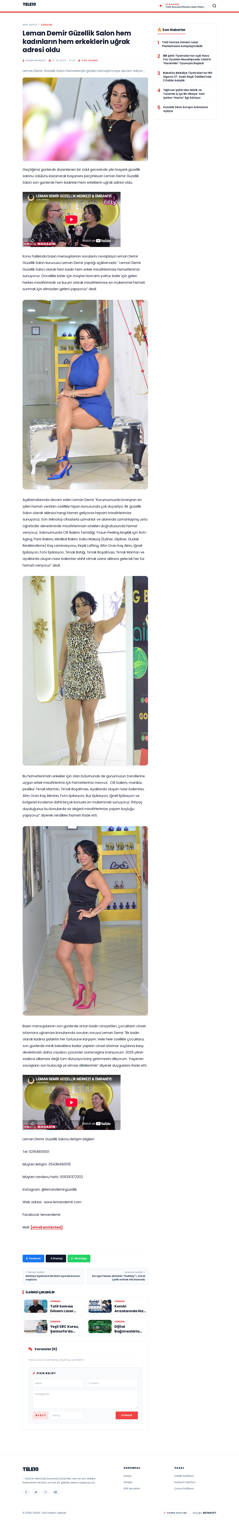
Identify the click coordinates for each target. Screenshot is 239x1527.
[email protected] (47, 1227)
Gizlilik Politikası (184, 1476)
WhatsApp (81, 1258)
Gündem (46, 24)
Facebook (35, 1258)
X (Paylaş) (57, 1258)
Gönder (126, 1415)
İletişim (128, 1482)
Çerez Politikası (184, 1488)
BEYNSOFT (209, 1513)
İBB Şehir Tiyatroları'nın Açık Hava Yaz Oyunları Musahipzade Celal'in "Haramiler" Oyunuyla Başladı (187, 59)
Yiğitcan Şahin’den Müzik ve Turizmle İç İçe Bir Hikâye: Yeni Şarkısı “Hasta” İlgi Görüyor (184, 94)
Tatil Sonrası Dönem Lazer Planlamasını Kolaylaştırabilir (182, 44)
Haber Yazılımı (177, 1512)
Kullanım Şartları (184, 1482)
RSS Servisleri (132, 1488)
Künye (127, 1476)
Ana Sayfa (30, 24)
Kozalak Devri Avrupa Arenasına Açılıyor (185, 109)
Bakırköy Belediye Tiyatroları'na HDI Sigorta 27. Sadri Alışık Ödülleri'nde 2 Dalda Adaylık (187, 76)
